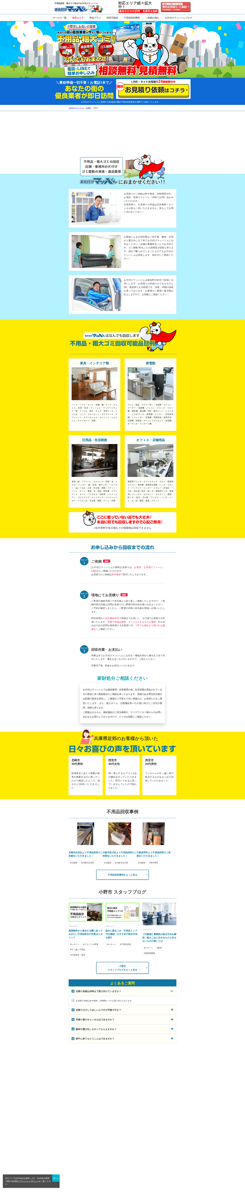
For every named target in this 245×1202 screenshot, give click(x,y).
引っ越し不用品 (78, 949)
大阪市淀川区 (122, 862)
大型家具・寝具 (78, 954)
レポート (75, 944)
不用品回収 (126, 944)
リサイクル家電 (91, 944)
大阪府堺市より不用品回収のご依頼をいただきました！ (154, 854)
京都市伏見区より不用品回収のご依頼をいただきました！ (86, 854)
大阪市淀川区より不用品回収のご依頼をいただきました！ (120, 854)
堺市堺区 (154, 862)
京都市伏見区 (88, 862)
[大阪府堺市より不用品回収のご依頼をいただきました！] (154, 843)
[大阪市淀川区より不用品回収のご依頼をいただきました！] (120, 843)
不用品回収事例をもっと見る (122, 874)
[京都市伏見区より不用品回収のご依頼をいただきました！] (86, 843)
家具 (160, 947)
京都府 (74, 862)
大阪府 (108, 862)
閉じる (55, 1178)
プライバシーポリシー (29, 1181)
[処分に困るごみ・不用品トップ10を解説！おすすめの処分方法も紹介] (122, 912)
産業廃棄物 (150, 953)
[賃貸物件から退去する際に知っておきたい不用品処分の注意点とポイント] (86, 912)
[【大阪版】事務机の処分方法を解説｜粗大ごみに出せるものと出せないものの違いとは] (159, 914)
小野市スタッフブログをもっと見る (122, 967)
